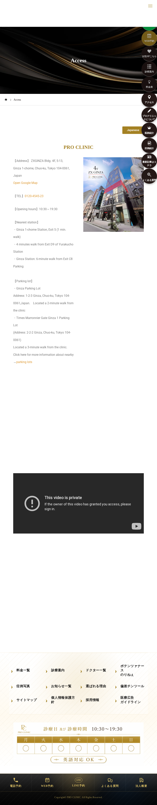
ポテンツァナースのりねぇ (132, 670)
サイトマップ (26, 700)
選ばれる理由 (96, 686)
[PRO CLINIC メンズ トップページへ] (78, 19)
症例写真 (23, 686)
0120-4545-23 (34, 196)
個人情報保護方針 (63, 700)
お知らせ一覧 (61, 686)
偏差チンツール (132, 686)
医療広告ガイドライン (130, 700)
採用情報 (92, 700)
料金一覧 (23, 670)
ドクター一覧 (96, 670)
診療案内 (58, 670)
